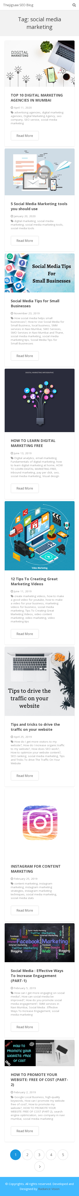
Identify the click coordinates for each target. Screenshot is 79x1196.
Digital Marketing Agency (39, 116)
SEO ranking (18, 756)
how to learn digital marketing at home (36, 463)
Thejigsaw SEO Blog (18, 5)
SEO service (31, 119)
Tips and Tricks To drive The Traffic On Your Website (38, 759)
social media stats (22, 898)
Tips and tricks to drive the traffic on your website (35, 727)
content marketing (26, 883)
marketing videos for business (34, 605)
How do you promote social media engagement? (36, 1002)
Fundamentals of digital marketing (33, 461)
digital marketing (25, 221)
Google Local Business (29, 1097)
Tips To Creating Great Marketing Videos (32, 612)
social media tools (22, 228)
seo (56, 472)
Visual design (50, 476)
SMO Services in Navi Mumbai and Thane (37, 332)
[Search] (74, 5)
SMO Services (52, 329)
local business (41, 325)
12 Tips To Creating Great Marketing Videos (34, 581)
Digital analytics (24, 458)
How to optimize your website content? (36, 752)
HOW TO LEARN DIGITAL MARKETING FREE (33, 443)
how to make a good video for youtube (37, 598)
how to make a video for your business (37, 601)
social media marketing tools (44, 224)
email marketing (46, 458)
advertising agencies (27, 112)
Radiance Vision (49, 1189)
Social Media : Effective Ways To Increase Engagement (34, 1009)
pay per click (44, 472)
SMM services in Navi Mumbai (34, 327)
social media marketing (26, 336)
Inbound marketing (23, 472)
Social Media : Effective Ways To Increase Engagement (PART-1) (37, 975)
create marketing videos (29, 596)
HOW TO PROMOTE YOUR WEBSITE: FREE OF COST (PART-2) (39, 1079)
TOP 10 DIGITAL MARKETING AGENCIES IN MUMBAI (37, 98)
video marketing (35, 618)
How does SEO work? (45, 749)
